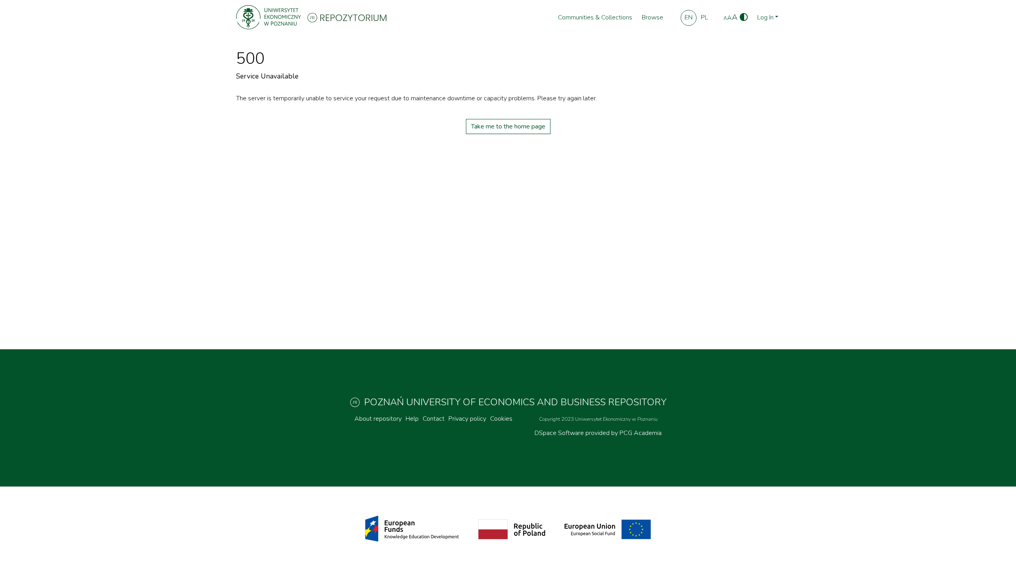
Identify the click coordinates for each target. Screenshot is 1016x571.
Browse (652, 17)
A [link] (725, 18)
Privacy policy (467, 418)
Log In (765, 17)
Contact (433, 418)
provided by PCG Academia (623, 433)
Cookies (501, 418)
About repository (378, 418)
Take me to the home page (508, 126)
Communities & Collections (595, 17)
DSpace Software (560, 433)
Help (412, 418)
